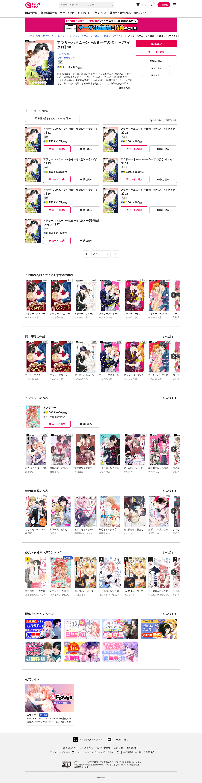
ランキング (68, 12)
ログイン (148, 4)
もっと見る (168, 336)
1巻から (157, 120)
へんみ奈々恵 (63, 53)
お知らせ (118, 747)
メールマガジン (121, 739)
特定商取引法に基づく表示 (138, 752)
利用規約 (131, 747)
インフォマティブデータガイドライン (97, 752)
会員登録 (163, 4)
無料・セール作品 (122, 12)
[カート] (138, 5)
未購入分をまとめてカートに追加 (54, 118)
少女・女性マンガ (66, 58)
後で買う (157, 75)
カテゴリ (138, 12)
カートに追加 (157, 52)
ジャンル (102, 12)
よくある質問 (86, 747)
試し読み (157, 60)
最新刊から (171, 120)
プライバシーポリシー (61, 752)
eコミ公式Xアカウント (88, 740)
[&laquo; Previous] (86, 254)
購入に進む (156, 43)
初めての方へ (69, 747)
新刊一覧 (32, 12)
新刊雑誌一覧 (50, 12)
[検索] (111, 5)
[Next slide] (173, 295)
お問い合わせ (103, 747)
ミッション (86, 12)
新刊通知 (157, 68)
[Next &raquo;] (115, 254)
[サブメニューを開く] (175, 5)
